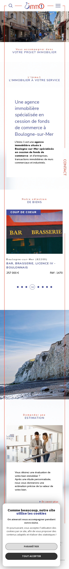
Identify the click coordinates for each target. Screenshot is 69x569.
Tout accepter (31, 556)
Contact (64, 167)
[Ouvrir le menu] (58, 5)
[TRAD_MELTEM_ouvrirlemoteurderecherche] (10, 6)
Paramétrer (31, 546)
